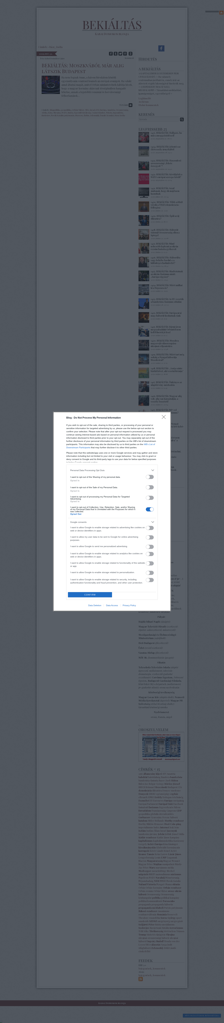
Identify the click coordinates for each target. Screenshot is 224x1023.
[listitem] (112, 470)
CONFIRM (90, 595)
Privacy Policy (129, 605)
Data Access (112, 605)
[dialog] (112, 511)
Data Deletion (94, 605)
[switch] (150, 477)
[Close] (165, 418)
